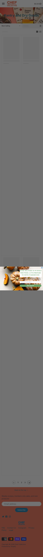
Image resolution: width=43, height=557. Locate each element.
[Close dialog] (41, 267)
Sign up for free (30, 285)
